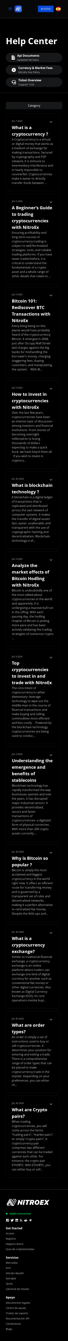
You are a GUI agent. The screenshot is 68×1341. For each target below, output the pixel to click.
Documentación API (17, 1318)
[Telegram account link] (30, 1220)
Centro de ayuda (16, 1308)
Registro (11, 1238)
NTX (8, 1268)
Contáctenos (13, 1323)
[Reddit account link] (25, 1220)
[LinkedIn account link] (16, 1220)
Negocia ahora (14, 1244)
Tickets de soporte (17, 1313)
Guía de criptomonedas (20, 1249)
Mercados (12, 1262)
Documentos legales (18, 1302)
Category (34, 106)
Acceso (46, 9)
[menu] (10, 9)
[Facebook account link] (7, 1220)
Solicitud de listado (17, 1289)
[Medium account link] (21, 1220)
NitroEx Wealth (15, 1273)
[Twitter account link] (12, 1220)
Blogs (9, 1329)
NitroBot (11, 1278)
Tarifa (9, 1283)
